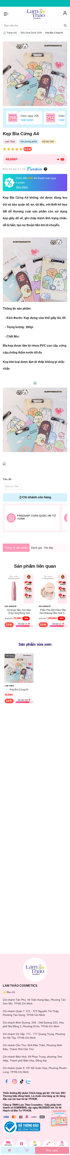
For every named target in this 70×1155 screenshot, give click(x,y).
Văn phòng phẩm (28, 141)
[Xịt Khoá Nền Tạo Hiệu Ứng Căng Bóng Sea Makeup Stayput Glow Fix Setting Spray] (19, 588)
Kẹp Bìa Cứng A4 (19, 689)
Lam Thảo (10, 141)
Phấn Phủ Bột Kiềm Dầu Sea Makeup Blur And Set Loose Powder (52, 611)
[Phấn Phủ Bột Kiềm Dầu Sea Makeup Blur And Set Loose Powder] (53, 588)
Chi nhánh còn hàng (36, 497)
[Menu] (6, 14)
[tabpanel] (35, 74)
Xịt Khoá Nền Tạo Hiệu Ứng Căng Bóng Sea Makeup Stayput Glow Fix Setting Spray (18, 611)
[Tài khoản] (64, 14)
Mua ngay (52, 1150)
